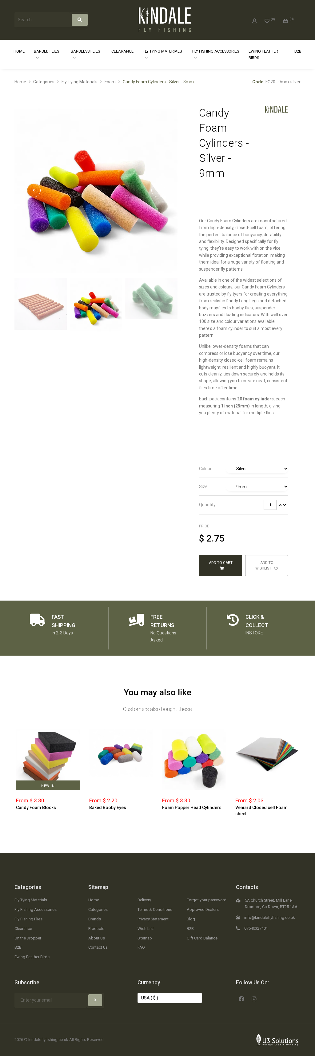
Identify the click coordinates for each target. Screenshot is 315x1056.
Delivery (144, 900)
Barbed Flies (46, 51)
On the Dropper (27, 938)
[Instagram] (254, 998)
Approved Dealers (203, 909)
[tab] (243, 469)
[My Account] (254, 19)
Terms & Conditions (155, 909)
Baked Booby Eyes (107, 807)
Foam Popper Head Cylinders (191, 807)
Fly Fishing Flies (28, 919)
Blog (191, 919)
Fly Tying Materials (162, 51)
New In (48, 786)
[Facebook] (241, 998)
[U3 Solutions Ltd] (277, 1039)
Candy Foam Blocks (36, 807)
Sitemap (98, 887)
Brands (94, 919)
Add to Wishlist (264, 565)
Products (96, 928)
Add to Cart (221, 563)
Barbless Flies (85, 51)
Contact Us (98, 947)
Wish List (146, 928)
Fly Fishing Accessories (215, 51)
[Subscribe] (95, 1000)
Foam (110, 81)
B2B (297, 51)
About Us (96, 938)
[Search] (80, 20)
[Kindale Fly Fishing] (276, 108)
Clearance (122, 51)
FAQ (141, 947)
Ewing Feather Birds (263, 54)
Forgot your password (206, 900)
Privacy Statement (153, 919)
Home (19, 51)
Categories (43, 81)
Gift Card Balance (202, 938)
